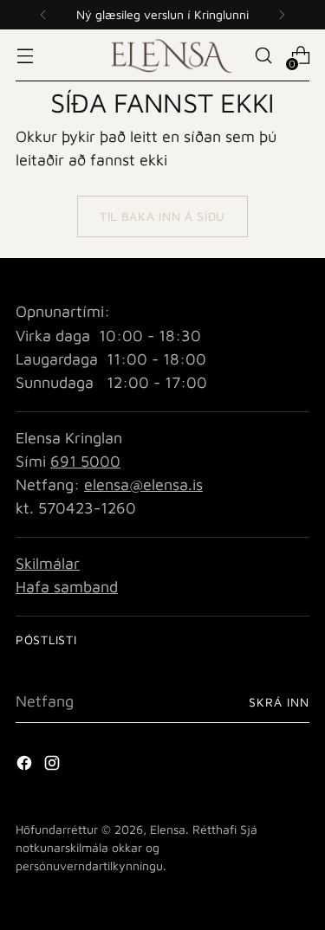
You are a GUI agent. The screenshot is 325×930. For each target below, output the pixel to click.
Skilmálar (48, 563)
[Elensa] (163, 55)
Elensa (167, 829)
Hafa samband (67, 587)
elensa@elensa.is (143, 484)
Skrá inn (279, 701)
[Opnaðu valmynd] (24, 56)
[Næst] (282, 14)
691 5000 (85, 461)
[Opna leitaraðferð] (263, 56)
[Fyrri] (43, 14)
